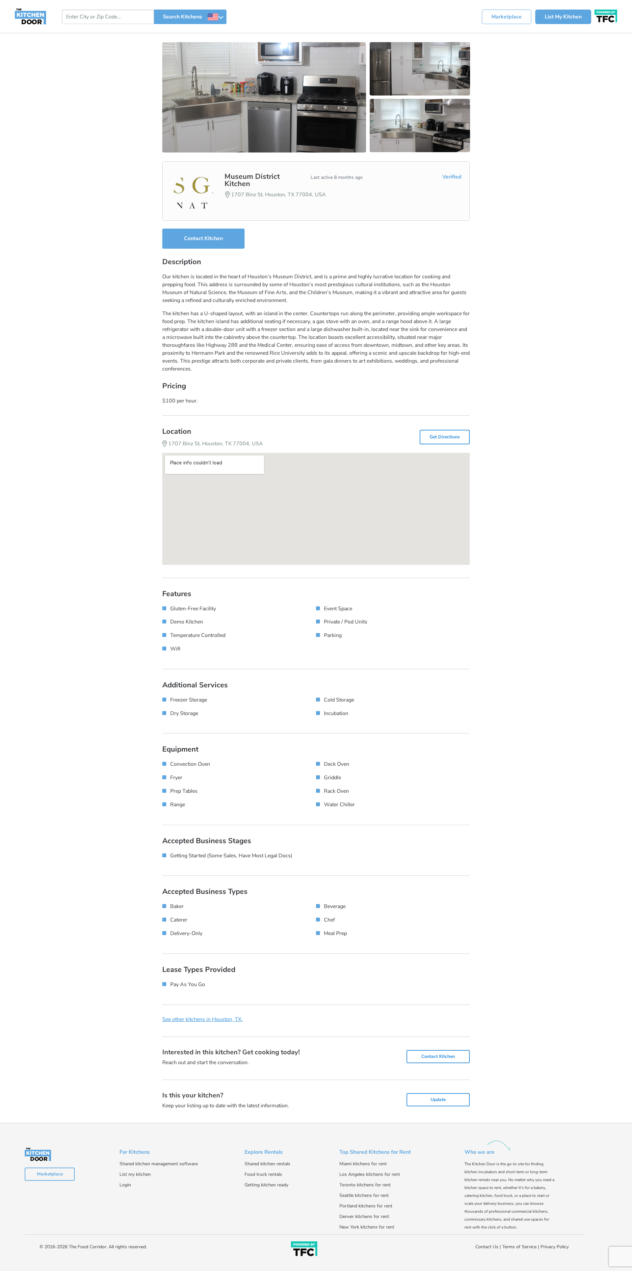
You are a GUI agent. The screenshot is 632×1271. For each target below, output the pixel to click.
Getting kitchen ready (266, 1185)
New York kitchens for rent (366, 1227)
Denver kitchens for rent (364, 1216)
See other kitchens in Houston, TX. (202, 1019)
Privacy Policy (554, 1247)
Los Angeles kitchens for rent (369, 1174)
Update (438, 1099)
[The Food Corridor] (304, 1250)
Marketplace (506, 16)
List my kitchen (135, 1174)
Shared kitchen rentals (267, 1164)
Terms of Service (519, 1247)
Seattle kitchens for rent (364, 1195)
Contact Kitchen (203, 238)
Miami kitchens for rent (363, 1164)
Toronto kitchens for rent (365, 1185)
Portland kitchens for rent (365, 1206)
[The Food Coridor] (605, 15)
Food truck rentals (263, 1174)
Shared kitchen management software (158, 1164)
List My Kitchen (563, 16)
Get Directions (445, 437)
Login (125, 1185)
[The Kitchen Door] (30, 16)
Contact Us (486, 1247)
